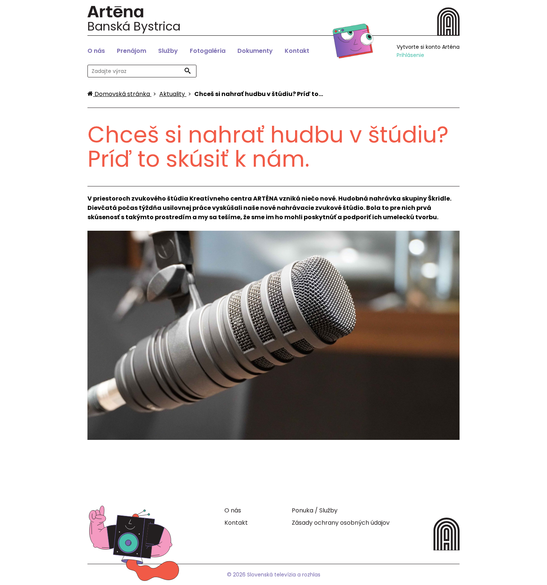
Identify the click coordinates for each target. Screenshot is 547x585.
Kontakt (297, 51)
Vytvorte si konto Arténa (428, 47)
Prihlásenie (410, 55)
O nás (96, 51)
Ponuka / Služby (315, 510)
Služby (168, 51)
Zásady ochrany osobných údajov (341, 522)
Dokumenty (255, 51)
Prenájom (131, 51)
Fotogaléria (207, 51)
